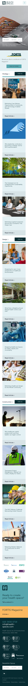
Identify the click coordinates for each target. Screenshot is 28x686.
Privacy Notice (14, 682)
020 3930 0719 (9, 622)
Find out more (13, 66)
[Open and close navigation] (24, 2)
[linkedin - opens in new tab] (4, 673)
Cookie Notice (22, 682)
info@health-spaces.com (8, 625)
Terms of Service (6, 682)
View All (20, 73)
